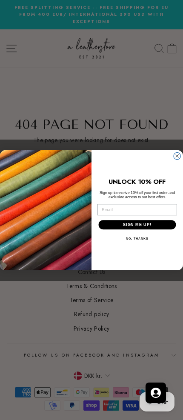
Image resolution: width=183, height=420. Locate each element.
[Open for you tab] (156, 393)
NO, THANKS (137, 238)
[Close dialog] (177, 156)
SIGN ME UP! (137, 224)
